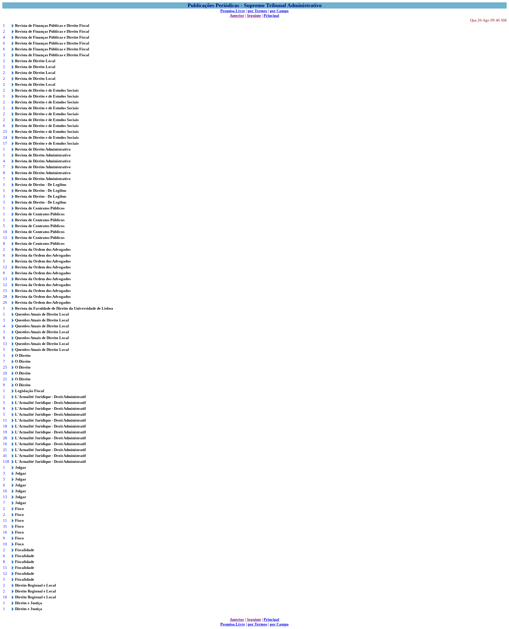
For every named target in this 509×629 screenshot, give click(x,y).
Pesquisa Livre (232, 11)
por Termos (257, 11)
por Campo (279, 11)
